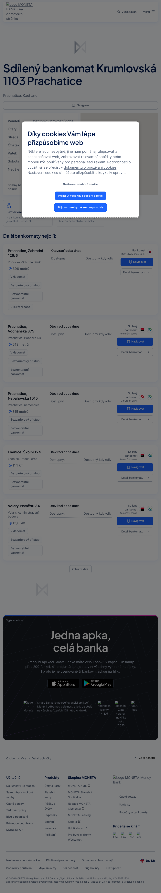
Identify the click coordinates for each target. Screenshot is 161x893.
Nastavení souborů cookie (80, 184)
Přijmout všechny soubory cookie (80, 195)
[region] (80, 169)
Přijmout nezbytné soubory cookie (80, 207)
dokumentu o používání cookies (90, 167)
